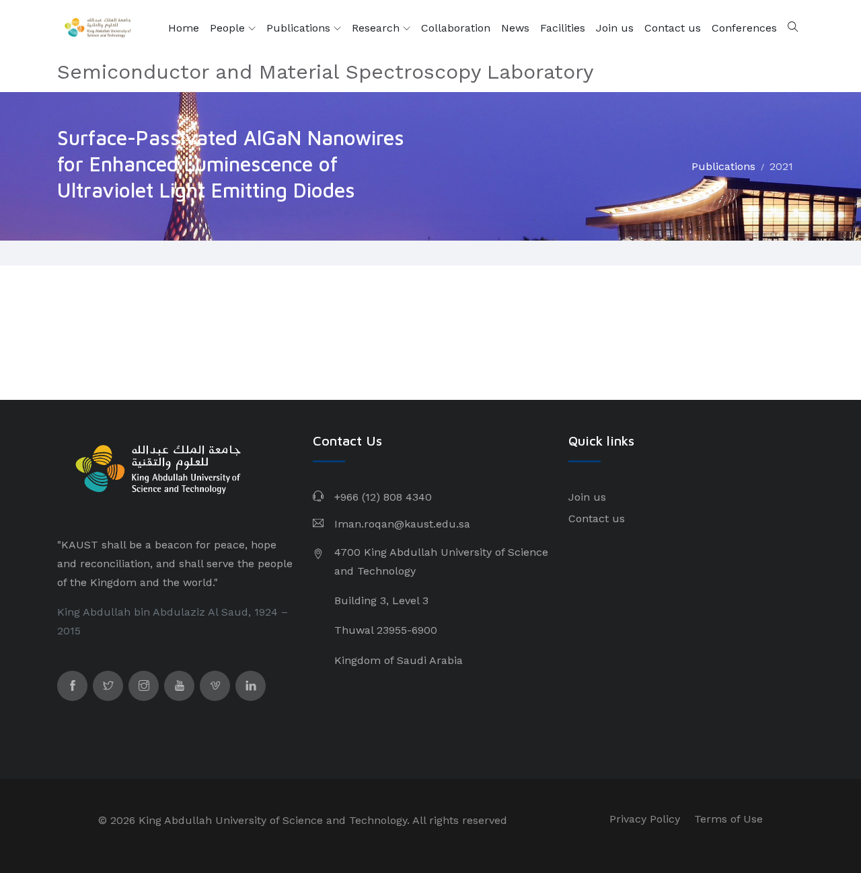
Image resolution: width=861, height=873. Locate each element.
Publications (300, 28)
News (515, 28)
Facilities (562, 28)
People (229, 28)
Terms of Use (728, 819)
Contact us (672, 28)
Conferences (744, 28)
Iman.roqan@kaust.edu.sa (402, 523)
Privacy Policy (644, 819)
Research (377, 28)
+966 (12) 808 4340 (383, 497)
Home (183, 28)
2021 (781, 166)
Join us (615, 28)
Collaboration (455, 28)
